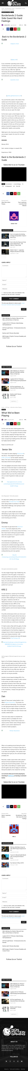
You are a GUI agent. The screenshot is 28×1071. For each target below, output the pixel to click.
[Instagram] (17, 1061)
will (14, 186)
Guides (12, 12)
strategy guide (8, 186)
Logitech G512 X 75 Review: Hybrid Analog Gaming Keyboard (12, 324)
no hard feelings (17, 184)
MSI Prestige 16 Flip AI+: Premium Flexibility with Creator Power (14, 337)
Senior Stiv (7, 25)
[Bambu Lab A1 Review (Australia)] (5, 396)
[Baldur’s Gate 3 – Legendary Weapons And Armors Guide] (5, 252)
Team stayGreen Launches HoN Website (22, 204)
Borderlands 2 (9, 184)
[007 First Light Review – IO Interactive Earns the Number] (5, 388)
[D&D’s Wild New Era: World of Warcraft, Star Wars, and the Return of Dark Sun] (5, 372)
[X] (11, 29)
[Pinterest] (15, 29)
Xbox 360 (18, 186)
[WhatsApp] (18, 29)
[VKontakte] (21, 1061)
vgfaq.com (14, 59)
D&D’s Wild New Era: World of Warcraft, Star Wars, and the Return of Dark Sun (13, 319)
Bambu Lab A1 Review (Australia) (10, 333)
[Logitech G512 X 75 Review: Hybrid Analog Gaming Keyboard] (5, 381)
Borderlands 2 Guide (10, 8)
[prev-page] (3, 257)
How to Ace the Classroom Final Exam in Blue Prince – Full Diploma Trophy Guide (18, 243)
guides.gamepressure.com (14, 95)
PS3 (3, 186)
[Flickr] (13, 1061)
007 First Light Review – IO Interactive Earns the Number (14, 328)
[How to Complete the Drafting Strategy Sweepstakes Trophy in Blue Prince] (5, 236)
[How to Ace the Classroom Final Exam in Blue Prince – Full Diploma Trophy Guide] (5, 244)
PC (22, 184)
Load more (13, 401)
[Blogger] (6, 1061)
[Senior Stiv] (3, 25)
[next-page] (5, 257)
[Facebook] (8, 29)
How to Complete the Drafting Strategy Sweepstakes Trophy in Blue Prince (18, 236)
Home (3, 8)
